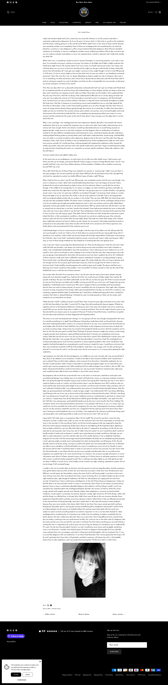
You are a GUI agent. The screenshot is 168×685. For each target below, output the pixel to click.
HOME (44, 22)
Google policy (25, 670)
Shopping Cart (87, 675)
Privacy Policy (109, 675)
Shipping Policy (98, 675)
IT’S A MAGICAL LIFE (109, 22)
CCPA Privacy (141, 675)
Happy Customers (67, 675)
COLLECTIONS (63, 22)
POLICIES (123, 22)
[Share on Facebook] (51, 605)
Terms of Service (130, 675)
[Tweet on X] (48, 605)
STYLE (53, 22)
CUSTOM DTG (77, 22)
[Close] (40, 661)
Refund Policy (119, 675)
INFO (97, 22)
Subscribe (114, 651)
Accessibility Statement (154, 675)
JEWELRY (88, 22)
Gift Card (77, 675)
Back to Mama (84, 614)
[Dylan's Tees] (84, 12)
